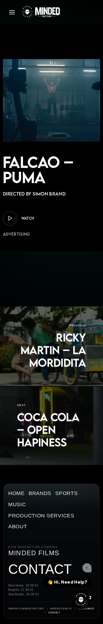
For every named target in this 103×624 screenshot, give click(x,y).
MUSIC (17, 504)
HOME (16, 493)
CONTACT (40, 569)
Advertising (16, 234)
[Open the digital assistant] (81, 600)
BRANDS (40, 493)
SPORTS (66, 493)
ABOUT (17, 526)
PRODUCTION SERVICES (41, 516)
